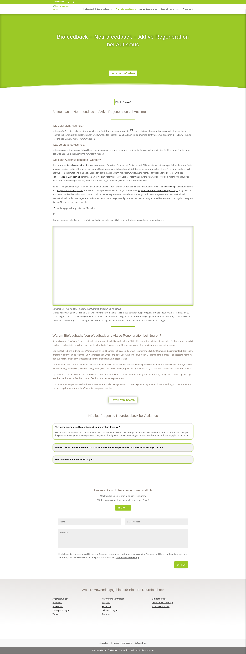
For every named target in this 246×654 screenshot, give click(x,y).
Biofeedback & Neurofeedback (96, 9)
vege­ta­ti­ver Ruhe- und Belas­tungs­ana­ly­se (158, 190)
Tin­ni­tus (56, 614)
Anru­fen (121, 507)
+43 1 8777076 (59, 2)
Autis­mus (57, 602)
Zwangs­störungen (61, 610)
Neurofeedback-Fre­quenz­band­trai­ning (75, 165)
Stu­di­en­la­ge (171, 186)
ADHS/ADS (58, 606)
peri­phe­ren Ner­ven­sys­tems (70, 190)
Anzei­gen (126, 102)
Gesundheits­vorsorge (162, 602)
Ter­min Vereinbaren (123, 400)
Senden (181, 564)
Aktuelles (187, 9)
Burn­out (106, 614)
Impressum (126, 643)
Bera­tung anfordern (123, 73)
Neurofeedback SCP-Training (66, 176)
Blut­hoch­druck (159, 598)
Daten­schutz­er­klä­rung (127, 557)
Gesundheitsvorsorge (170, 9)
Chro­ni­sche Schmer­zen (113, 598)
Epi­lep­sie (106, 606)
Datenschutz (140, 643)
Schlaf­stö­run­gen (110, 610)
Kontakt (115, 643)
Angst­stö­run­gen (60, 598)
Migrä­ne (106, 602)
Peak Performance (161, 606)
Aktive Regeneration (148, 9)
